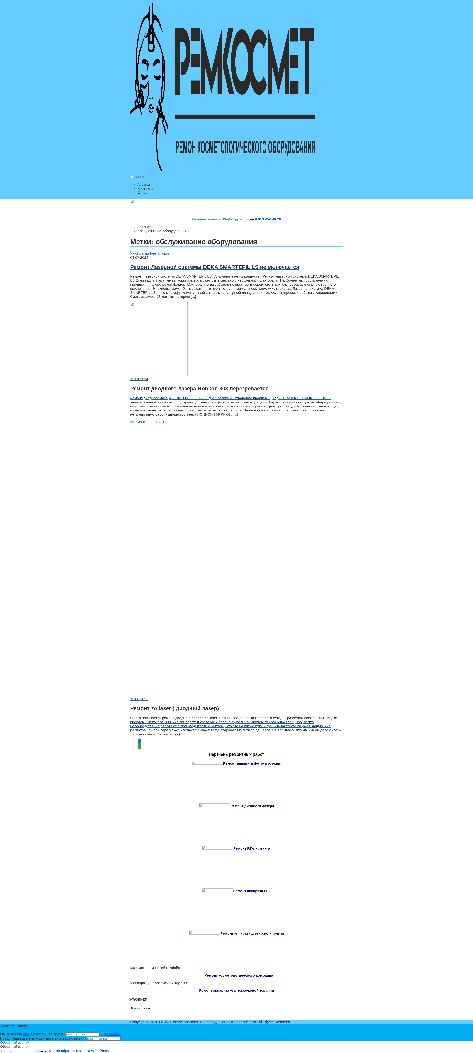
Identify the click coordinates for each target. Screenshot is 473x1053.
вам (26, 1034)
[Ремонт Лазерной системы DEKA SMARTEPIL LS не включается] (236, 253)
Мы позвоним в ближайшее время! (32, 1034)
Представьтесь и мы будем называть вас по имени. (43, 1038)
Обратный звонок (14, 1043)
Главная (144, 184)
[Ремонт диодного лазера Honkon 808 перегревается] (236, 339)
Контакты (145, 188)
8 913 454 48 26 (268, 219)
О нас (142, 193)
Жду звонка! (111, 1034)
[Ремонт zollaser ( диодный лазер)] (236, 558)
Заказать (42, 1051)
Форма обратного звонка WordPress (79, 1051)
